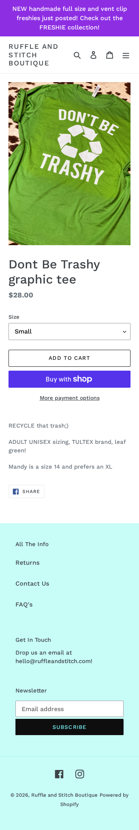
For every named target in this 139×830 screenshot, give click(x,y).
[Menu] (126, 54)
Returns (27, 562)
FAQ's (23, 604)
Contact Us (32, 583)
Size (13, 317)
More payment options (70, 398)
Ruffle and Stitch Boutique (33, 54)
